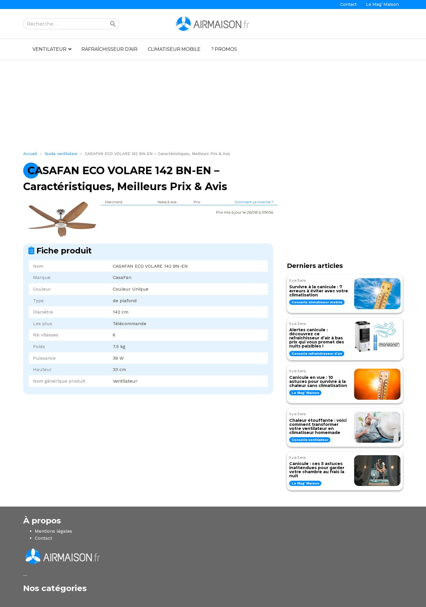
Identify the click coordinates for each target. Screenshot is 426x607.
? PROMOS (224, 49)
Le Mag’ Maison (382, 4)
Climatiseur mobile (174, 49)
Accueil (30, 153)
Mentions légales (53, 531)
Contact (348, 4)
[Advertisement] (197, 107)
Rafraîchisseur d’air (109, 49)
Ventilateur (49, 49)
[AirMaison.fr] (213, 23)
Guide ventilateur (61, 153)
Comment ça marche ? (253, 202)
